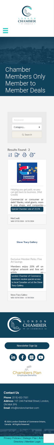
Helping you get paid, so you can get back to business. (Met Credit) (26, 192)
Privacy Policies (12, 438)
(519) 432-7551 (20, 397)
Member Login (32, 441)
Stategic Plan (30, 438)
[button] (10, 155)
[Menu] (5, 30)
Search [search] (28, 135)
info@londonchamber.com (25, 408)
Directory (18, 441)
